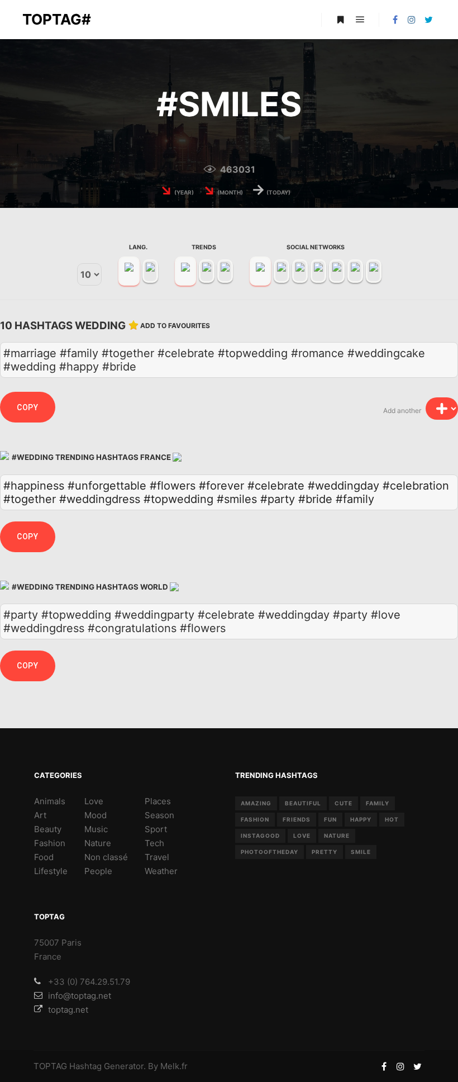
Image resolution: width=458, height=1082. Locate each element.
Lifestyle (51, 871)
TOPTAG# (56, 19)
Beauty (47, 829)
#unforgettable (107, 485)
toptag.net (68, 1009)
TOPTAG (50, 1066)
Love (93, 801)
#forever (221, 485)
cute (343, 803)
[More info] (340, 19)
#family (355, 499)
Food (44, 857)
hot (392, 819)
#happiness (33, 485)
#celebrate (275, 485)
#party (277, 499)
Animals (49, 801)
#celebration (416, 485)
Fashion (49, 843)
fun (330, 819)
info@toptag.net (79, 995)
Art (40, 815)
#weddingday (343, 485)
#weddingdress (99, 499)
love (302, 835)
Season (159, 815)
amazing (256, 803)
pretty (324, 851)
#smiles (237, 499)
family (377, 803)
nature (337, 835)
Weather (161, 871)
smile (361, 851)
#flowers (172, 485)
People (98, 871)
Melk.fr (174, 1066)
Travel (157, 857)
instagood (260, 835)
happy (360, 819)
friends (297, 819)
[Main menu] (360, 19)
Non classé (106, 857)
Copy (28, 407)
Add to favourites (175, 325)
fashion (255, 819)
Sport (156, 829)
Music (96, 829)
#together (29, 499)
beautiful (303, 803)
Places (158, 801)
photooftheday (269, 851)
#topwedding (178, 499)
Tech (154, 843)
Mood (95, 815)
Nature (97, 843)
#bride (315, 499)
